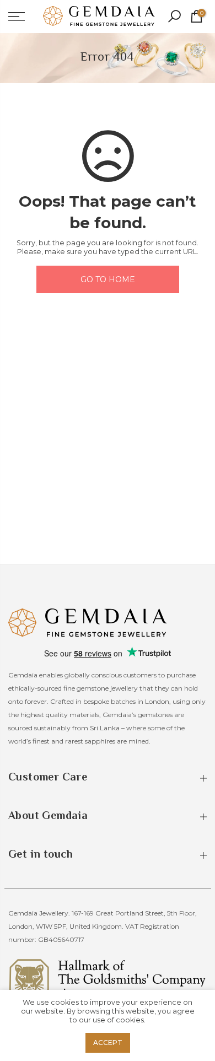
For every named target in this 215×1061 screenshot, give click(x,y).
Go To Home (107, 279)
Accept (107, 1042)
